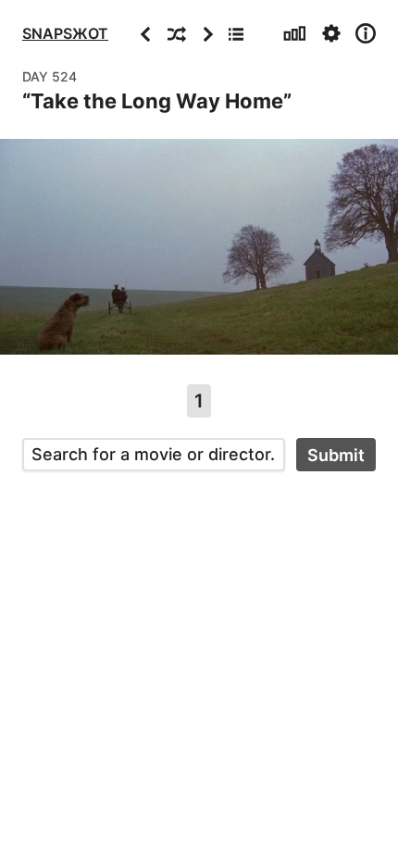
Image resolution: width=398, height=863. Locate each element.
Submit (336, 455)
